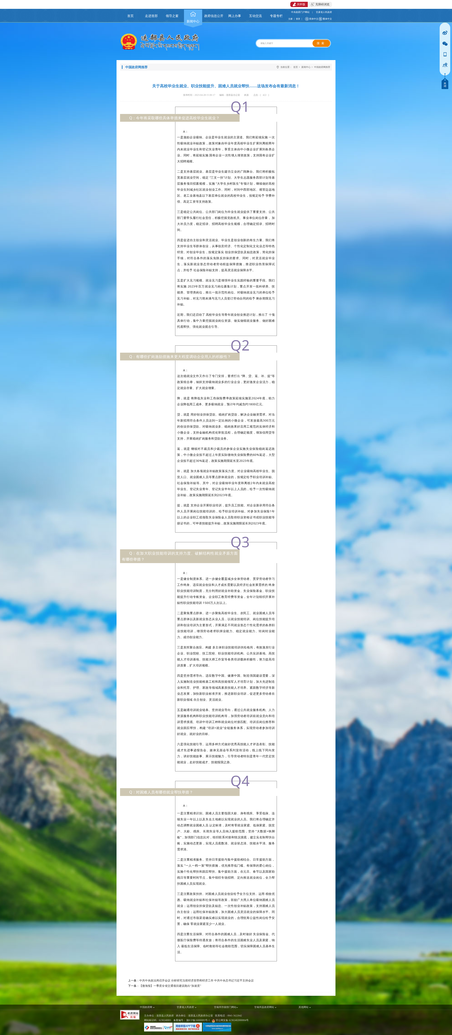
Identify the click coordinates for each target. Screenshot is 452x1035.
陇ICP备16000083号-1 (198, 1020)
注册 (290, 19)
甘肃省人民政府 (324, 12)
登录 (298, 19)
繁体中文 (327, 18)
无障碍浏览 (322, 4)
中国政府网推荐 (322, 67)
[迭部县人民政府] (160, 49)
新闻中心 (306, 67)
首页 (295, 67)
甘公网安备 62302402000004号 (232, 1020)
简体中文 (313, 18)
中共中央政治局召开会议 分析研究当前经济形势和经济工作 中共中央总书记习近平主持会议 (196, 980)
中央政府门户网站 (300, 12)
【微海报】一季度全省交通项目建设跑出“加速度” (170, 985)
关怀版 (301, 4)
